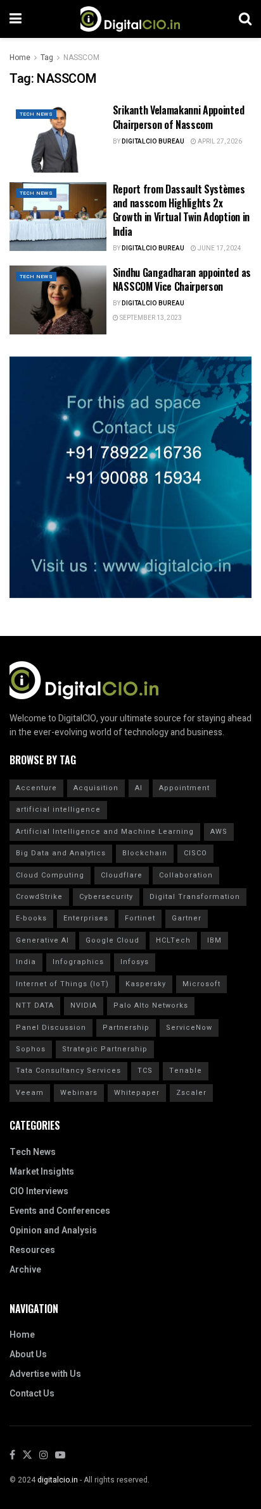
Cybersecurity (106, 896)
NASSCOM (81, 57)
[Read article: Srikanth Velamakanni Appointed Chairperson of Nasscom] (58, 137)
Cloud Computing (50, 875)
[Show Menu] (16, 19)
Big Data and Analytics (61, 853)
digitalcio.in (57, 1480)
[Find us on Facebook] (12, 1455)
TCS (145, 1070)
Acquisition (95, 788)
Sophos (31, 1049)
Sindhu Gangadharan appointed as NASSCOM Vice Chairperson (182, 279)
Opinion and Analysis (53, 1230)
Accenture (36, 788)
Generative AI (42, 940)
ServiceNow (189, 1027)
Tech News (36, 114)
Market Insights (42, 1171)
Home (20, 57)
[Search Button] (245, 19)
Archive (25, 1269)
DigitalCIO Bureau (153, 141)
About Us (28, 1354)
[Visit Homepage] (130, 19)
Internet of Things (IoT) (62, 984)
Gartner (186, 918)
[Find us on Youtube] (60, 1455)
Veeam (30, 1092)
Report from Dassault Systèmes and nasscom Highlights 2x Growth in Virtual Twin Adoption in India (181, 210)
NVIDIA (83, 1005)
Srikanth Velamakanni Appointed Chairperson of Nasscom (178, 116)
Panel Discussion (51, 1027)
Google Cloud (112, 940)
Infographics (78, 961)
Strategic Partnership (105, 1049)
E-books (31, 918)
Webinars (79, 1092)
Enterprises (85, 918)
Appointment (184, 788)
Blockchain (144, 853)
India (26, 961)
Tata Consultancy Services (68, 1070)
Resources (32, 1250)
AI (139, 788)
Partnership (126, 1027)
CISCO (195, 853)
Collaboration (186, 875)
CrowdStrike (39, 896)
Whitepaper (137, 1092)
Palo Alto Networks (150, 1005)
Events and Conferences (60, 1211)
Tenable (185, 1070)
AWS (218, 831)
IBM (214, 940)
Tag (47, 57)
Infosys (134, 961)
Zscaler (191, 1092)
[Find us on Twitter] (27, 1455)
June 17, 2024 (218, 248)
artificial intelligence (58, 809)
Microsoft (201, 984)
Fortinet (140, 918)
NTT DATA (35, 1005)
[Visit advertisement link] (130, 477)
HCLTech (173, 940)
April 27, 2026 (219, 141)
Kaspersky (145, 984)
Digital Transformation (195, 896)
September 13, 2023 (150, 318)
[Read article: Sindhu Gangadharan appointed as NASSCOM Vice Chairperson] (58, 300)
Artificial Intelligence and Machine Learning (105, 831)
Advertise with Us (45, 1374)
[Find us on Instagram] (43, 1455)
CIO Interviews (39, 1191)
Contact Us (32, 1393)
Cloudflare (122, 875)
